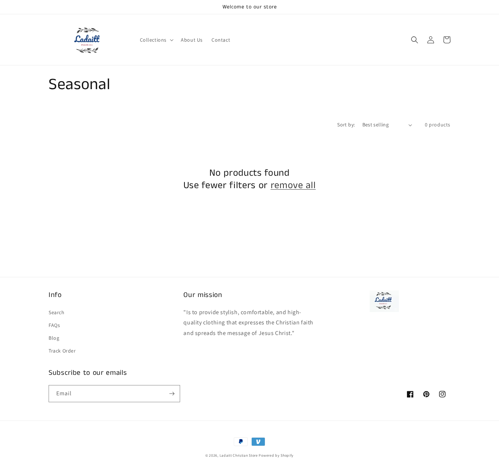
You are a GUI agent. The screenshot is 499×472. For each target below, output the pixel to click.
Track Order (62, 350)
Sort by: (346, 124)
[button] (156, 39)
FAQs (54, 325)
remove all (293, 185)
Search (57, 312)
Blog (54, 338)
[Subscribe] (172, 393)
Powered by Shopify (276, 455)
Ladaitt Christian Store (239, 455)
